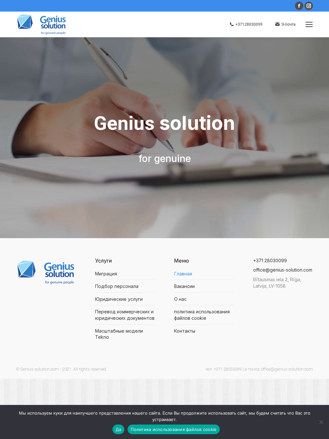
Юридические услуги (119, 299)
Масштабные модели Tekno (119, 334)
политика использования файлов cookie (202, 315)
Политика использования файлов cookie (174, 429)
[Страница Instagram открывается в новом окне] (309, 6)
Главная (183, 273)
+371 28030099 (270, 260)
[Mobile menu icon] (309, 24)
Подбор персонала (116, 286)
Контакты (184, 331)
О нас (180, 299)
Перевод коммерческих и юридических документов (125, 315)
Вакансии (184, 286)
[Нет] (321, 422)
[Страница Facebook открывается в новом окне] (299, 6)
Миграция (106, 273)
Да (118, 429)
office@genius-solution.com (282, 270)
